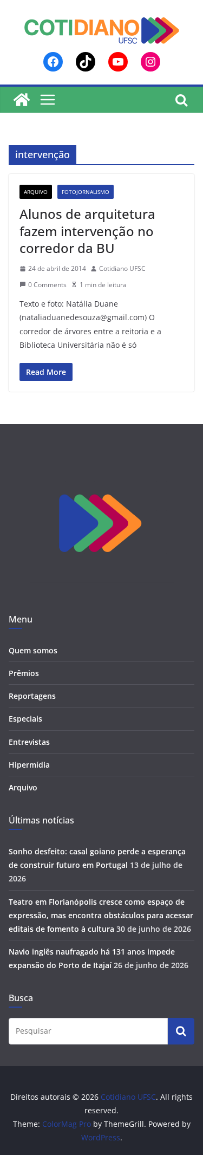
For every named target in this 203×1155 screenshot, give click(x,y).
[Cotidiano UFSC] (22, 100)
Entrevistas (29, 742)
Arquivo (36, 192)
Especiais (25, 718)
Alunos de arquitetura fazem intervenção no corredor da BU (87, 230)
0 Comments (47, 284)
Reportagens (32, 696)
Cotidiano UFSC (122, 268)
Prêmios (24, 673)
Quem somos (33, 650)
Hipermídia (29, 765)
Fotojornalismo (85, 192)
